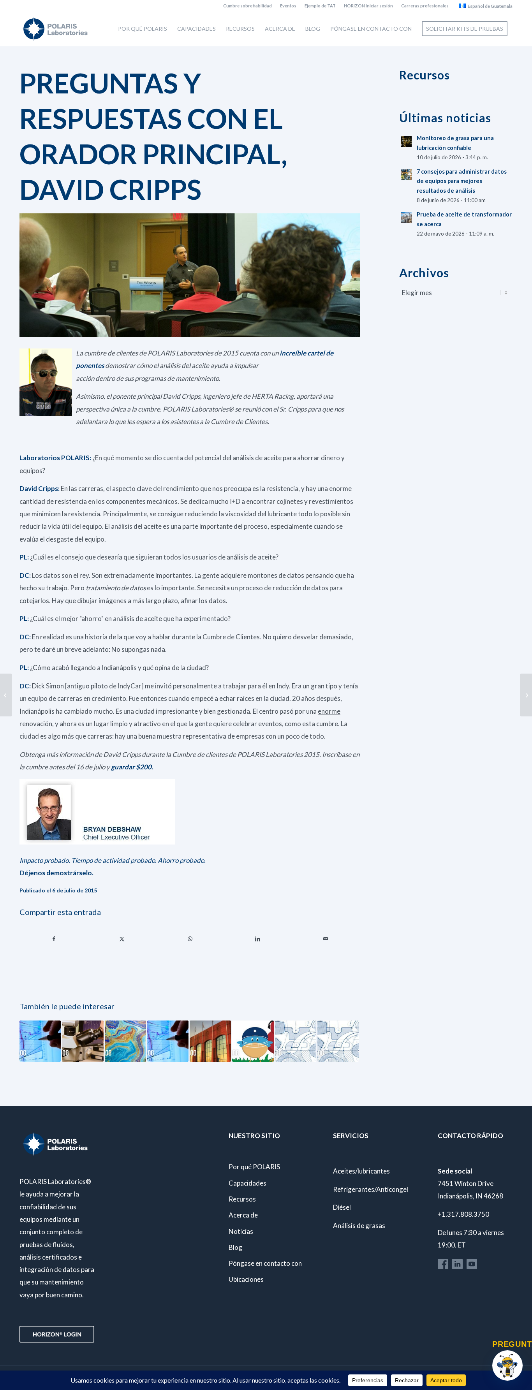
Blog (235, 1247)
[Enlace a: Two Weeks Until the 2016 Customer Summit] (338, 1041)
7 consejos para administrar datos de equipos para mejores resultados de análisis (462, 181)
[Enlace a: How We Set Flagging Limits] (40, 1041)
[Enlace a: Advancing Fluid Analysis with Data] (167, 1041)
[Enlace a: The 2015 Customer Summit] (125, 1041)
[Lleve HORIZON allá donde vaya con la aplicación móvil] (6, 695)
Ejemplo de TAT (320, 5)
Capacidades (247, 1183)
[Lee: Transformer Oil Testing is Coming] (406, 218)
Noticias (241, 1231)
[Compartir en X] (121, 939)
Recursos (242, 1199)
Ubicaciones (246, 1279)
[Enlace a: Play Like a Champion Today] (210, 1041)
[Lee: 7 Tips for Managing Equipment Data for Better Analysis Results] (406, 175)
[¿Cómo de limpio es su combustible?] (526, 695)
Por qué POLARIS (254, 1167)
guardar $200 (131, 767)
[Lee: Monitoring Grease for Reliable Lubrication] (406, 141)
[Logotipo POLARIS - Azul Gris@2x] (54, 28)
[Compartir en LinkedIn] (257, 939)
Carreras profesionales (425, 5)
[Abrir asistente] (507, 1365)
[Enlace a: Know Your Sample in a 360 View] (82, 1041)
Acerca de (243, 1215)
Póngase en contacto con (265, 1263)
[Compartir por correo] (325, 939)
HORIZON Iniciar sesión (368, 5)
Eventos (288, 5)
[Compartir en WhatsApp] (190, 939)
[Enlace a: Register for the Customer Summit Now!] (252, 1041)
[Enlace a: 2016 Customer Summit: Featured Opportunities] (295, 1041)
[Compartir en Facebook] (54, 939)
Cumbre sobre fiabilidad (247, 5)
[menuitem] (247, 6)
